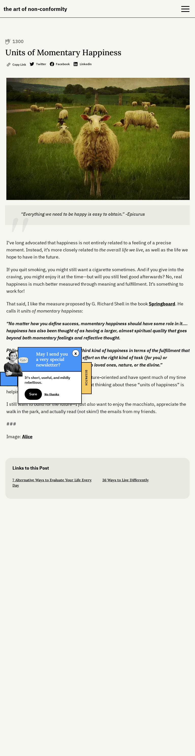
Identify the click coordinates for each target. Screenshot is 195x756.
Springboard (162, 304)
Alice (27, 436)
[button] (185, 9)
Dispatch (86, 378)
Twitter (41, 64)
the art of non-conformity (35, 8)
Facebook (63, 64)
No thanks (51, 394)
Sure (33, 394)
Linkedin (86, 64)
